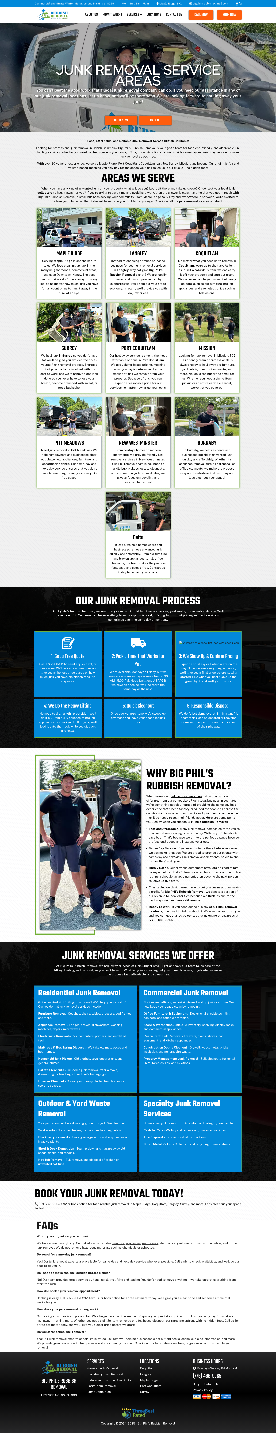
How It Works (112, 15)
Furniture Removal (52, 1013)
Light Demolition (99, 1391)
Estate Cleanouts (51, 1070)
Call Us (155, 120)
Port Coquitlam (150, 1386)
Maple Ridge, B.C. (170, 3)
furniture (118, 1243)
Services (133, 15)
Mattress (45, 1047)
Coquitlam (147, 1368)
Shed (42, 1148)
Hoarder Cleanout (51, 1081)
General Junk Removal (102, 1368)
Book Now (229, 15)
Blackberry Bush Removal (105, 1374)
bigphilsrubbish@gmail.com (210, 3)
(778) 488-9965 (207, 1376)
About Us (91, 15)
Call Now (201, 15)
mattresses (150, 1243)
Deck (53, 1148)
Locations (154, 15)
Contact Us (174, 15)
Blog (196, 1384)
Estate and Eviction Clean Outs (109, 1380)
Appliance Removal (52, 1025)
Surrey (144, 1391)
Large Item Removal (101, 1386)
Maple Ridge (149, 1380)
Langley (145, 1374)
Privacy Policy (203, 1390)
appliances (133, 1243)
